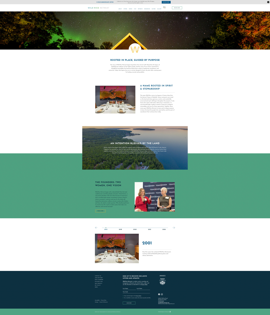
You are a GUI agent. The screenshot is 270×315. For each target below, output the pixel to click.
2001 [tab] (105, 229)
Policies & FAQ (99, 281)
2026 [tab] (164, 229)
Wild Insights (98, 283)
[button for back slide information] (96, 227)
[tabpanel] (135, 248)
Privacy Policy (103, 300)
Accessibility (97, 300)
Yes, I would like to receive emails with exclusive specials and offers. (137, 297)
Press (96, 287)
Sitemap (96, 302)
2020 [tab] (135, 229)
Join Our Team (99, 277)
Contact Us (98, 275)
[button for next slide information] (173, 227)
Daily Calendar (99, 279)
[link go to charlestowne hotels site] (107, 311)
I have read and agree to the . (132, 295)
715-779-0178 (161, 301)
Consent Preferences (103, 302)
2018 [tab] (120, 229)
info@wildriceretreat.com (163, 302)
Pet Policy (98, 285)
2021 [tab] (149, 229)
